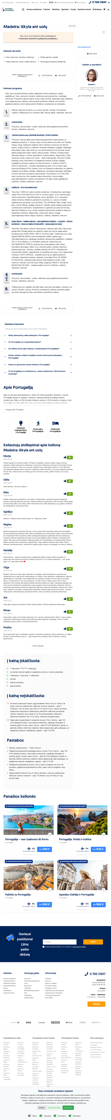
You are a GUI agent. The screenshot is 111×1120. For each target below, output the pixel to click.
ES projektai (49, 998)
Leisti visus (68, 1108)
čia (85, 1103)
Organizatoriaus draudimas (54, 993)
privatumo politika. (79, 947)
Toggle (30, 1116)
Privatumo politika (51, 986)
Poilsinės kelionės (9, 981)
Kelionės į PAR (51, 1058)
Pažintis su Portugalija (18, 894)
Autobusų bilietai (95, 1054)
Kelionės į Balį (36, 1071)
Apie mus (34, 2)
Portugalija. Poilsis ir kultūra (75, 839)
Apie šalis (27, 978)
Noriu (93, 942)
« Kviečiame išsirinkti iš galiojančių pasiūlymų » (38, 39)
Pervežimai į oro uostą (97, 1052)
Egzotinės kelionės (9, 986)
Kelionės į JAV (51, 1051)
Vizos (26, 983)
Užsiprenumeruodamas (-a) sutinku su (65, 947)
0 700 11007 (97, 974)
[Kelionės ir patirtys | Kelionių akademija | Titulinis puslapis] (10, 9)
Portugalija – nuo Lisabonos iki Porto (27, 839)
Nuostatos (62, 1116)
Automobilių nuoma (96, 1042)
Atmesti (41, 1108)
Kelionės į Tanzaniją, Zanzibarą (50, 1062)
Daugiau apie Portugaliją (14, 410)
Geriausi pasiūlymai (34, 9)
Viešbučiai (27, 988)
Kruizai (73, 9)
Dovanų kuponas (95, 1057)
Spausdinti (72, 26)
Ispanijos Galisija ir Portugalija (76, 894)
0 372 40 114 (91, 997)
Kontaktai (43, 2)
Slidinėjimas (97, 9)
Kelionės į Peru (37, 1055)
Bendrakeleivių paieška (31, 990)
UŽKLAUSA (93, 54)
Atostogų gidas (8, 2)
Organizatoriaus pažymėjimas (54, 990)
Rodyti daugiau (38, 646)
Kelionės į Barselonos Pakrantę (65, 1070)
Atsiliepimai (28, 995)
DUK (25, 993)
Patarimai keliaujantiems (32, 981)
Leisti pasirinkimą (54, 1108)
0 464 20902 (101, 997)
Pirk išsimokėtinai (95, 1050)
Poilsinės (46, 9)
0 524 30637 (101, 991)
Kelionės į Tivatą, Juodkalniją (79, 1049)
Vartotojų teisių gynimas (52, 995)
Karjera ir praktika (50, 983)
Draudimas (93, 1045)
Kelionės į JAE (51, 1067)
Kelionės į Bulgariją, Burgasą (78, 1072)
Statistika (47, 1116)
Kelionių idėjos (29, 998)
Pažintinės (56, 9)
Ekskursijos (28, 986)
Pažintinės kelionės (9, 983)
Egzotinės (65, 9)
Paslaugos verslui (50, 988)
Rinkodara (76, 1116)
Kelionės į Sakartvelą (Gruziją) (50, 1071)
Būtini (35, 1116)
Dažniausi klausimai (22, 2)
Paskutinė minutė (84, 9)
